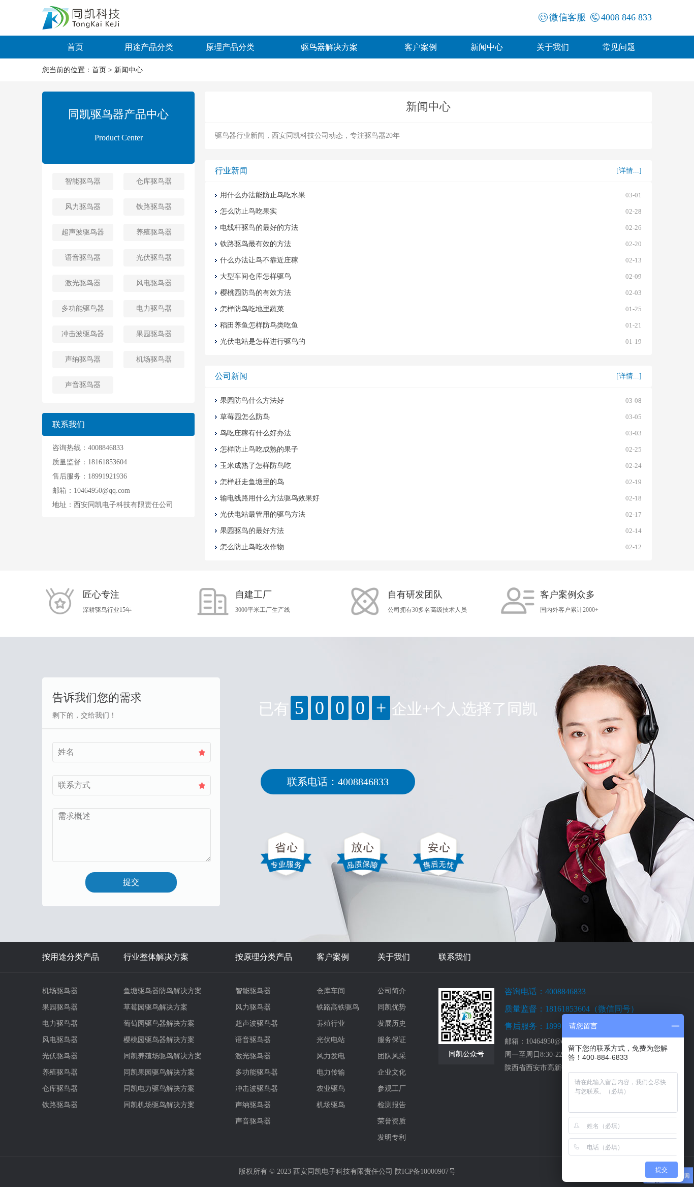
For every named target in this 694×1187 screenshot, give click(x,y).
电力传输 (331, 1072)
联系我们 (454, 957)
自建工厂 (253, 594)
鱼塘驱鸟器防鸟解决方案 (162, 991)
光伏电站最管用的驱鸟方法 (262, 514)
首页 (75, 47)
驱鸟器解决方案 (329, 47)
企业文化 (391, 1072)
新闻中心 (486, 47)
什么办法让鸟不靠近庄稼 (259, 260)
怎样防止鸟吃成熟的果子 (259, 449)
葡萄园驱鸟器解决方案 (159, 1023)
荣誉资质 (391, 1121)
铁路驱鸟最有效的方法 (255, 244)
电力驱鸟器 (154, 308)
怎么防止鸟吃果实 (248, 211)
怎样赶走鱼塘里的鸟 (252, 482)
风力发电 (331, 1056)
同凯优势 (391, 1007)
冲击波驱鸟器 (82, 334)
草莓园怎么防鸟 (245, 417)
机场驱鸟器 (154, 359)
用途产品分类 (148, 47)
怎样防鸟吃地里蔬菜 (252, 309)
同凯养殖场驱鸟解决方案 (162, 1056)
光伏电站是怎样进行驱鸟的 (262, 341)
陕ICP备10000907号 (425, 1171)
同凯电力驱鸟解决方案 (159, 1088)
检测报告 (391, 1105)
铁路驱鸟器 (154, 207)
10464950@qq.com (102, 490)
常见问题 (619, 47)
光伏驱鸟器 (154, 257)
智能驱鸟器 (83, 181)
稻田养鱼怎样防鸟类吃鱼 (259, 325)
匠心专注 (101, 594)
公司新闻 (231, 376)
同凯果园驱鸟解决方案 (159, 1072)
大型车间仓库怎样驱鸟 (255, 276)
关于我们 (553, 47)
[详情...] (629, 170)
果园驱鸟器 (154, 334)
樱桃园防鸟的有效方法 (255, 292)
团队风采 (391, 1056)
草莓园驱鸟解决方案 (155, 1007)
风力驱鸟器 (83, 207)
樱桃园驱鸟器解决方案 (159, 1040)
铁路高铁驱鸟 (338, 1007)
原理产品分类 (230, 47)
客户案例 (420, 47)
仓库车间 (331, 991)
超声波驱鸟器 (82, 232)
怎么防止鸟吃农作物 (252, 547)
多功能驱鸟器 (82, 308)
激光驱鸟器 (83, 283)
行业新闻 (231, 170)
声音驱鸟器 (83, 385)
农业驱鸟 (331, 1088)
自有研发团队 (415, 594)
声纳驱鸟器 (83, 359)
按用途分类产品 (70, 957)
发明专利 (391, 1137)
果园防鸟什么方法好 (252, 400)
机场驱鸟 (331, 1105)
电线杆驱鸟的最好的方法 (259, 227)
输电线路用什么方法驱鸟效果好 (270, 498)
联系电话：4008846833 (338, 781)
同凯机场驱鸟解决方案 (159, 1105)
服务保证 (391, 1040)
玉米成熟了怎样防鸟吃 (255, 465)
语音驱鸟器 (83, 257)
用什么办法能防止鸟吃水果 (262, 195)
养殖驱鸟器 (154, 232)
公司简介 (391, 991)
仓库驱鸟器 (154, 181)
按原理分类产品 (263, 957)
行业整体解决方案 (155, 957)
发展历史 (391, 1023)
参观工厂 (391, 1088)
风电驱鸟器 (154, 283)
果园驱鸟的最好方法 (252, 531)
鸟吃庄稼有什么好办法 (255, 433)
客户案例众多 (567, 594)
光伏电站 (331, 1040)
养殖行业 (331, 1023)
